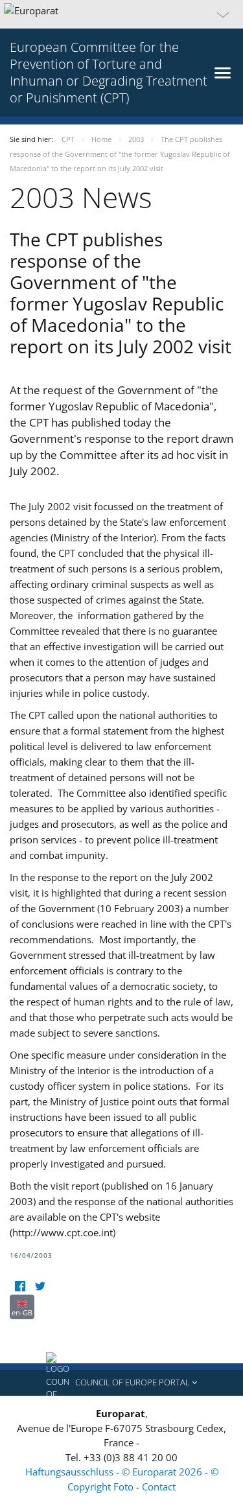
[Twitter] (40, 1286)
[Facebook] (20, 1286)
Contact (159, 1486)
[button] (121, 14)
